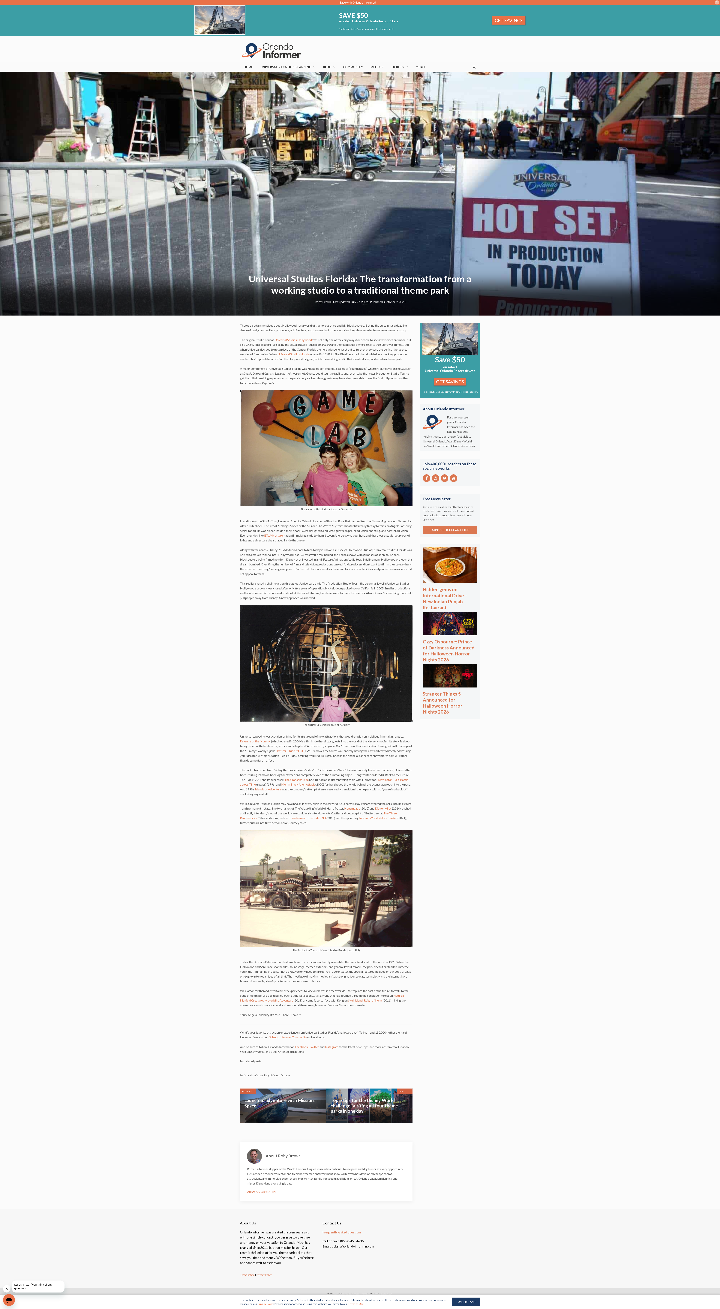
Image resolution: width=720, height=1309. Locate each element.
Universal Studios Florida (294, 354)
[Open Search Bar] (474, 67)
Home (248, 67)
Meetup (376, 67)
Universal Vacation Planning (286, 67)
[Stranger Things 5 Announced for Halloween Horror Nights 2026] (450, 685)
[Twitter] (444, 478)
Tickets (397, 67)
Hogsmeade (352, 808)
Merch (421, 67)
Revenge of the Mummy (255, 741)
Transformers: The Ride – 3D (307, 818)
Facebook (301, 1047)
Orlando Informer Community (287, 1037)
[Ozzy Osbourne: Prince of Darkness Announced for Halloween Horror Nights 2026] (450, 633)
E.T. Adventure (273, 535)
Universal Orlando (280, 1075)
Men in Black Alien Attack (298, 784)
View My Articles (261, 1192)
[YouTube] (453, 478)
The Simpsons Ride (296, 779)
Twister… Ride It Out (289, 751)
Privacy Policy (264, 1274)
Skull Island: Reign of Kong (365, 1000)
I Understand (466, 1301)
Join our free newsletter (450, 529)
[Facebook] (426, 478)
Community (353, 67)
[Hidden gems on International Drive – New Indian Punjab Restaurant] (450, 581)
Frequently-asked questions (342, 1232)
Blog (327, 67)
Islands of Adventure (268, 789)
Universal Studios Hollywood (293, 340)
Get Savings (509, 20)
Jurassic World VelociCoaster (378, 818)
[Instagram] (435, 478)
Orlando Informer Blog (256, 1075)
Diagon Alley (383, 808)
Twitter (314, 1047)
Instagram (331, 1047)
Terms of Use (247, 1274)
